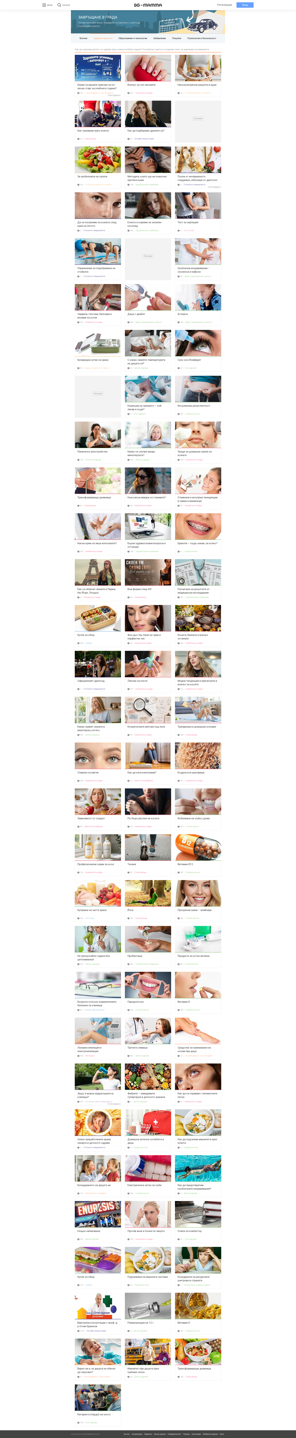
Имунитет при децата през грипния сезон (143, 1370)
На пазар (89, 918)
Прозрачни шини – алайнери (195, 910)
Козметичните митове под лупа (146, 726)
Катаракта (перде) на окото (94, 1414)
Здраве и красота (102, 38)
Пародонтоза (135, 1001)
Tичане (131, 864)
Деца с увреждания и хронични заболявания (199, 276)
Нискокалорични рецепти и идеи (197, 84)
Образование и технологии (133, 38)
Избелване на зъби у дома (194, 818)
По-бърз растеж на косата (143, 818)
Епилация (89, 1056)
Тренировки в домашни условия (197, 726)
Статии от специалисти (194, 184)
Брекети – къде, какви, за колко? (197, 543)
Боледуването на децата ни (94, 1185)
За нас (127, 1434)
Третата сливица (137, 1047)
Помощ (186, 1434)
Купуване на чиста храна (92, 910)
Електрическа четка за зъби (144, 1185)
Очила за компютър (190, 1231)
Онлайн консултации (144, 139)
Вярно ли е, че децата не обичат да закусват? (96, 1370)
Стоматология (190, 551)
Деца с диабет (136, 314)
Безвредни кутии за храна (92, 359)
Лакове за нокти (137, 680)
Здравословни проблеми (147, 184)
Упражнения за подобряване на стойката (96, 270)
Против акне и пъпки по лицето (146, 1231)
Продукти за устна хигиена (194, 955)
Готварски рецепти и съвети (198, 93)
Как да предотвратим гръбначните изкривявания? (194, 1187)
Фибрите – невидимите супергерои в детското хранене (146, 1095)
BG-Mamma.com (92, 1434)
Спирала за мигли (88, 772)
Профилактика (193, 414)
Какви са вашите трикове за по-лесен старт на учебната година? (97, 86)
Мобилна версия (210, 1434)
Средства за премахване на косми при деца (194, 1049)
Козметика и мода (144, 93)
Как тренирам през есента (93, 130)
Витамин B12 (185, 864)
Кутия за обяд (85, 634)
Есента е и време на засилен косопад (144, 224)
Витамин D (184, 1001)
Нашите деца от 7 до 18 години (99, 93)
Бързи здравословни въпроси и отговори (146, 545)
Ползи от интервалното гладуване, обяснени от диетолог (198, 178)
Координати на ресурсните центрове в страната (194, 1278)
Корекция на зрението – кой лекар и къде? (144, 407)
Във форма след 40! (139, 589)
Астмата (183, 314)
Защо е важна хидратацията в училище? (95, 1095)
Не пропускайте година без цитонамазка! (93, 957)
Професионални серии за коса (95, 864)
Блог (222, 1434)
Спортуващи (90, 139)
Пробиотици (134, 955)
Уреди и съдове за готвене (96, 368)
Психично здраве (93, 459)
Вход (245, 5)
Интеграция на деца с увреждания (198, 1285)
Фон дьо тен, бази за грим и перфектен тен (144, 636)
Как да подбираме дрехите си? (145, 130)
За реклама (137, 1434)
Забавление (159, 38)
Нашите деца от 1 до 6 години (97, 1376)
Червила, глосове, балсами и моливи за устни (94, 315)
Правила (148, 1434)
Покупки (176, 38)
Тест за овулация (188, 222)
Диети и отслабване (144, 780)
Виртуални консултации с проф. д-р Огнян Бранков (97, 1324)
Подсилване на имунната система (147, 1276)
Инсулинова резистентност (194, 405)
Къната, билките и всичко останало (193, 636)
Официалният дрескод (91, 680)
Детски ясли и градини (95, 1193)
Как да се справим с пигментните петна (197, 1095)
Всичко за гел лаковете (141, 84)
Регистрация (224, 4)
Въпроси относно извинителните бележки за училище (96, 1003)
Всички (83, 38)
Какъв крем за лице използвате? (97, 543)
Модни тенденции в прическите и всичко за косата (197, 682)
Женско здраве (142, 459)
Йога (130, 910)
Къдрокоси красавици (191, 772)
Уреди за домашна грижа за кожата (195, 453)
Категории (196, 1434)
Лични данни (160, 1434)
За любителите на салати (92, 176)
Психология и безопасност (201, 38)
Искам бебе (189, 230)
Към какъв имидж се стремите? (146, 497)
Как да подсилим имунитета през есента (197, 1141)
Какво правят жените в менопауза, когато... (91, 728)
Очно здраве (190, 368)
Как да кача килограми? (141, 772)
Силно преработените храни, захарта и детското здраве (94, 1141)
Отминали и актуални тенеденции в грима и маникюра (198, 499)
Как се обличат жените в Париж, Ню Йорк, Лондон (96, 591)
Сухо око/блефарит (189, 359)
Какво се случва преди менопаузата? (141, 453)
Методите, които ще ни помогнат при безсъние (147, 178)
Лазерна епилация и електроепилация (89, 1049)
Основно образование (94, 1010)
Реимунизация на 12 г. (140, 1322)
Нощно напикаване (88, 1231)
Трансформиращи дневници (94, 497)
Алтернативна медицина (147, 964)
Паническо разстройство (92, 451)
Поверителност (174, 1434)
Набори (88, 643)
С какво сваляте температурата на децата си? (146, 361)
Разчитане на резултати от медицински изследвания (194, 591)
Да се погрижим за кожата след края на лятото (96, 224)
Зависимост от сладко (91, 818)
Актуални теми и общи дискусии (99, 1101)
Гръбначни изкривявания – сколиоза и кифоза (194, 270)
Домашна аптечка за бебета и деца (145, 1141)
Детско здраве (141, 368)
